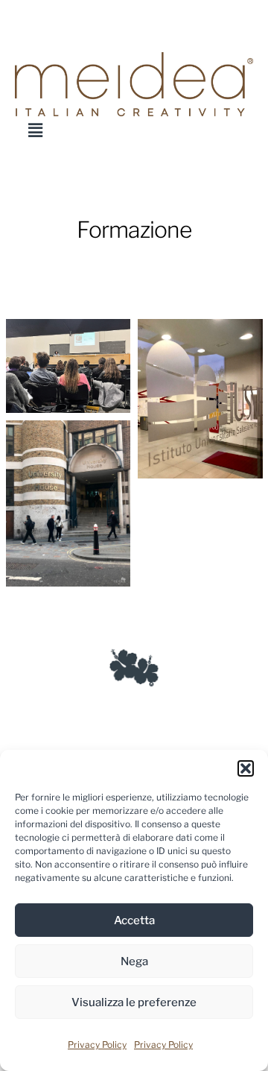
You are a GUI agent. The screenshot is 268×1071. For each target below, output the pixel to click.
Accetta (134, 920)
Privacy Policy (97, 1044)
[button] (245, 768)
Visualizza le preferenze (134, 1002)
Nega (134, 961)
